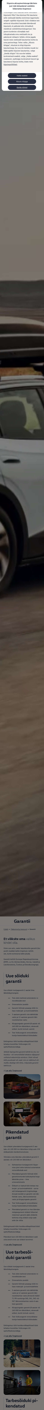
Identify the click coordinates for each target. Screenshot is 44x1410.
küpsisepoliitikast (10, 64)
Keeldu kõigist (22, 87)
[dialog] (22, 705)
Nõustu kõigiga (22, 81)
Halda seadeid (22, 75)
